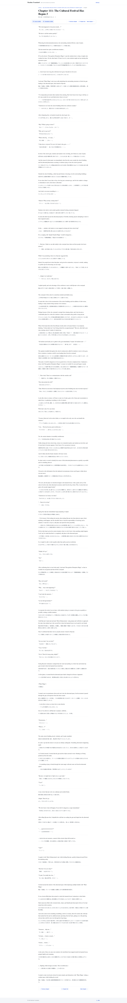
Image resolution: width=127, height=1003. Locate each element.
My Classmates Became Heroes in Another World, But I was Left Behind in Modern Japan (62, 7)
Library (97, 2)
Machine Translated (33, 2)
